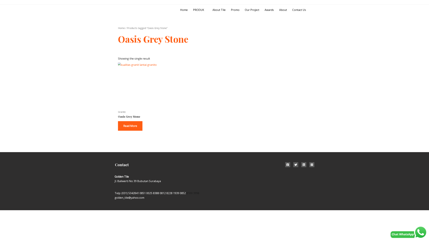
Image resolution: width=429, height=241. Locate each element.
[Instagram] (305, 2)
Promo (235, 10)
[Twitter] (295, 164)
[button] (313, 10)
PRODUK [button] (198, 10)
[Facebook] (287, 164)
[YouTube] (313, 2)
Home (184, 10)
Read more (130, 126)
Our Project (252, 10)
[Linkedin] (303, 164)
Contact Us (299, 10)
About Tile (219, 10)
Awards (269, 10)
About (283, 10)
